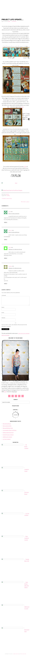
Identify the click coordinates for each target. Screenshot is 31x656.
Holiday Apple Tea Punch (8, 432)
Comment (4, 295)
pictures (7, 194)
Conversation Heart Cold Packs (9, 430)
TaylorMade (15, 7)
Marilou (10, 266)
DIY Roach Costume (26, 446)
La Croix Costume (6, 439)
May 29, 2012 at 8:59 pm (14, 232)
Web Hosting (16, 653)
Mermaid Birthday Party (8, 428)
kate (9, 211)
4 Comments (14, 21)
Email (3, 312)
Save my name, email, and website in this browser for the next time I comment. (14, 325)
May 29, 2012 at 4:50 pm (14, 213)
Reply (5, 222)
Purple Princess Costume (8, 434)
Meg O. (10, 230)
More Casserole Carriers (26, 538)
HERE (22, 107)
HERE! (5, 391)
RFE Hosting (23, 653)
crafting (8, 195)
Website (3, 317)
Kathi (10, 247)
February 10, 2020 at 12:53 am (15, 249)
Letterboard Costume (7, 437)
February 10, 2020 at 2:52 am (15, 268)
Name (3, 307)
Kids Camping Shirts (7, 426)
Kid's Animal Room (7, 423)
